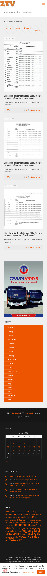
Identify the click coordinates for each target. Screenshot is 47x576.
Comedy (10, 332)
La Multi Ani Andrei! (32, 522)
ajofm (36, 512)
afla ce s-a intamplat (21, 512)
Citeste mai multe (35, 110)
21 (29, 450)
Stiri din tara (12, 395)
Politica (10, 376)
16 (39, 447)
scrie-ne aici (29, 413)
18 (13, 450)
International (12, 360)
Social (10, 387)
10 (8, 447)
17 (8, 450)
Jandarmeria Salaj (10, 520)
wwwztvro (25, 536)
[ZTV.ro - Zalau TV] (7, 4)
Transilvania (32, 533)
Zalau (35, 536)
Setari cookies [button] (28, 572)
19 (19, 450)
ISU (31, 517)
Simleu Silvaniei (13, 533)
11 (13, 447)
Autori (28, 28)
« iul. (6, 462)
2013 (6, 512)
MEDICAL (11, 364)
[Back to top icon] (23, 551)
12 (19, 447)
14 (29, 447)
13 (24, 447)
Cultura (10, 336)
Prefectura (13, 528)
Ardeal (13, 514)
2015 (12, 512)
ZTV (11, 476)
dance (17, 517)
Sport (9, 391)
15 (34, 447)
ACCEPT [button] (40, 572)
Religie (10, 383)
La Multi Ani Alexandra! (29, 520)
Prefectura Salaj (21, 528)
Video (16, 537)
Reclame (10, 379)
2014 (9, 512)
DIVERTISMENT (12, 340)
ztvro (21, 540)
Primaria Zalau (35, 528)
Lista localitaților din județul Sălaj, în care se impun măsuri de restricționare (23, 97)
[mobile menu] (44, 4)
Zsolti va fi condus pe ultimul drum (25, 476)
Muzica (10, 368)
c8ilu (30, 515)
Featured (10, 352)
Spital (23, 534)
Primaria (28, 528)
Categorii (9, 28)
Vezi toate (38, 30)
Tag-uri (17, 28)
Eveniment (11, 348)
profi (6, 531)
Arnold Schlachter (23, 515)
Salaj (36, 531)
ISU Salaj (35, 517)
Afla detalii (31, 512)
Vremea (10, 399)
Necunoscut (22, 525)
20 (24, 450)
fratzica (27, 517)
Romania (27, 531)
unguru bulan (9, 537)
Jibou (19, 519)
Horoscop (11, 356)
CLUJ (33, 515)
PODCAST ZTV (12, 372)
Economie (11, 344)
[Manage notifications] (5, 571)
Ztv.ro (14, 539)
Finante (21, 517)
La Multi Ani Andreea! (20, 522)
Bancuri (10, 328)
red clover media (14, 531)
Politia (32, 525)
